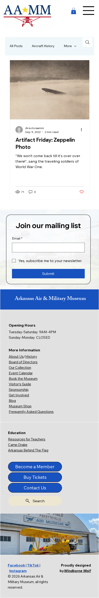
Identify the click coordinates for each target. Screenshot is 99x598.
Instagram (18, 571)
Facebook (16, 565)
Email (17, 238)
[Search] (87, 42)
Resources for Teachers (26, 439)
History (31, 356)
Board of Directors (23, 362)
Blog (12, 400)
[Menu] (88, 10)
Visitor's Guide (20, 384)
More (68, 46)
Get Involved (19, 395)
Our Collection (20, 367)
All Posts (16, 46)
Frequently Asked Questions (31, 411)
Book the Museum (23, 378)
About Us (16, 356)
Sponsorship (19, 389)
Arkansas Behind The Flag (28, 450)
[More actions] (83, 130)
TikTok (33, 565)
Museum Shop (20, 406)
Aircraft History (43, 46)
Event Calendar (21, 373)
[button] (73, 11)
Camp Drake (17, 445)
